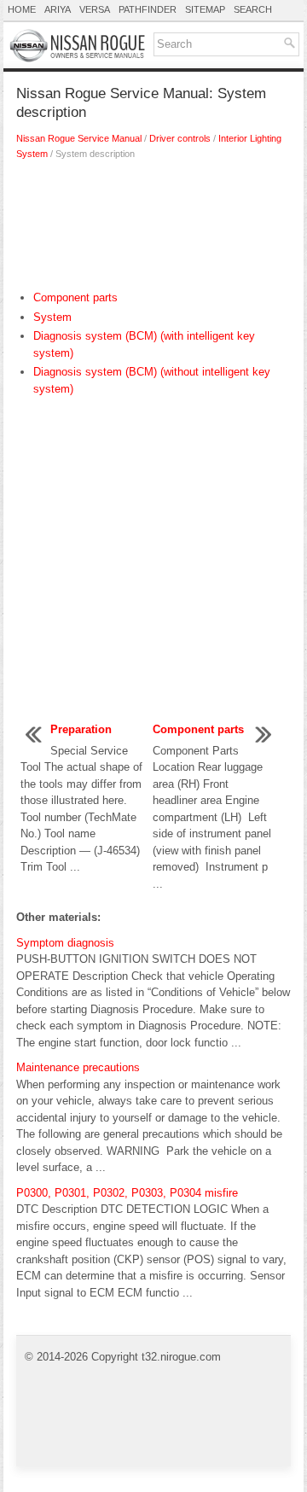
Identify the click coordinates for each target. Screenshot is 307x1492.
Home (22, 9)
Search (253, 9)
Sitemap (205, 9)
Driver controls (180, 138)
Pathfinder (148, 9)
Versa (94, 9)
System (52, 317)
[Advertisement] (153, 229)
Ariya (57, 9)
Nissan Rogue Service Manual (79, 138)
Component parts (75, 297)
